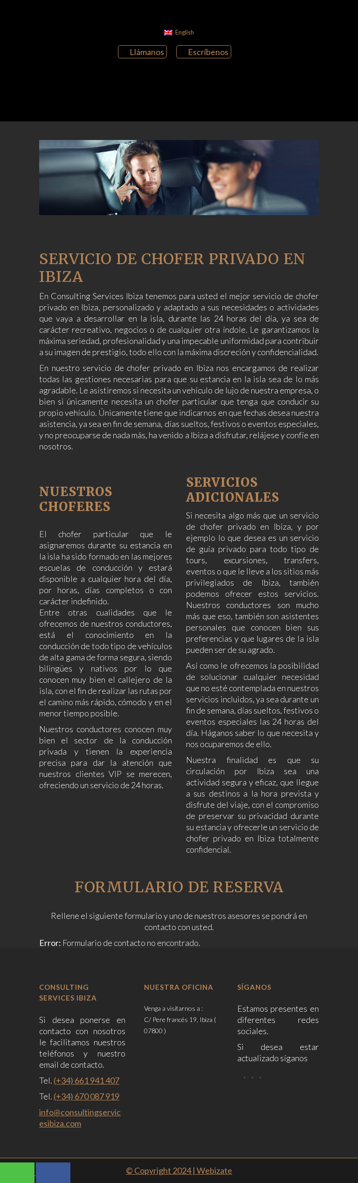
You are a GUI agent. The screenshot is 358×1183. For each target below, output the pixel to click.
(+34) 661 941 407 (86, 1080)
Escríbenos (208, 52)
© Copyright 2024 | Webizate (179, 1170)
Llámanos (147, 52)
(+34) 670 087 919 (86, 1096)
